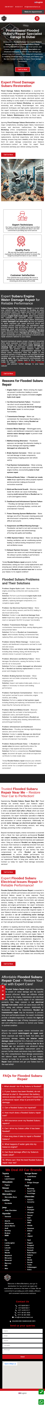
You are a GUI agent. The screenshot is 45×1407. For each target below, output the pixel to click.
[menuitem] (38, 2)
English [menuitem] (23, 1393)
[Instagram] (2, 990)
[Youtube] (2, 994)
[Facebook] (2, 987)
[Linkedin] (2, 998)
